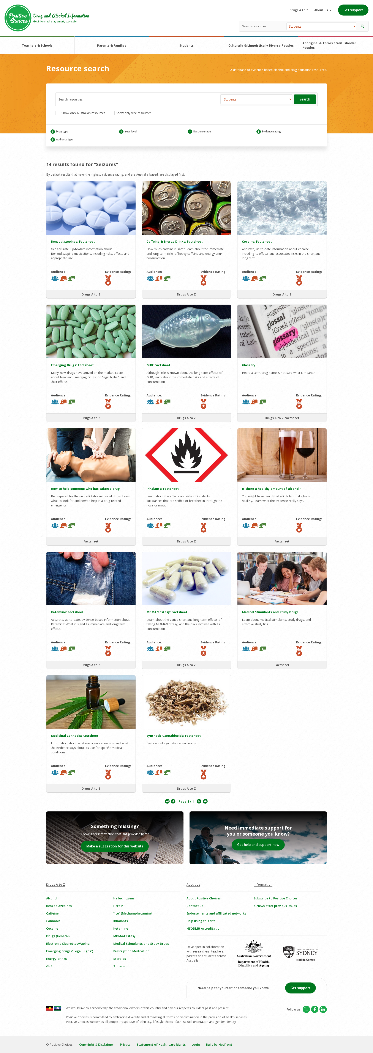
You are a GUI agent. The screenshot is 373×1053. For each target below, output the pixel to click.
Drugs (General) (58, 936)
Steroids (119, 959)
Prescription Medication (131, 951)
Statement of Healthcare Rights (161, 1044)
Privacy (125, 1044)
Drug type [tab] (59, 131)
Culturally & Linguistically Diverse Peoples (261, 45)
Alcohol (51, 898)
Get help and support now (258, 844)
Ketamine (120, 928)
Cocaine (52, 928)
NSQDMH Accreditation (203, 928)
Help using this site (200, 921)
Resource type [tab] (200, 131)
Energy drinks (56, 959)
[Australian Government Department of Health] (256, 956)
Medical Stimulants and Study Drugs (141, 943)
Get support (353, 10)
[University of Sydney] (303, 956)
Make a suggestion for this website (114, 846)
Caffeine (52, 913)
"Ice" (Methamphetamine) (132, 913)
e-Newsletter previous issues (275, 906)
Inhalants (120, 921)
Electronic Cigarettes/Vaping (68, 943)
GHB (49, 966)
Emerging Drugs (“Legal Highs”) (69, 951)
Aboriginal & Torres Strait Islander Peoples (329, 45)
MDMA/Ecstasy (124, 936)
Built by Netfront (219, 1044)
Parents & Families (111, 45)
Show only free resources (133, 113)
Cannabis (53, 921)
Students (186, 45)
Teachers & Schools (37, 45)
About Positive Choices (203, 898)
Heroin (118, 906)
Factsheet (91, 541)
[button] (362, 26)
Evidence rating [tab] (269, 131)
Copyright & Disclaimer (96, 1044)
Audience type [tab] (62, 139)
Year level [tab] (128, 131)
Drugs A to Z (298, 10)
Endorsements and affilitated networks (216, 913)
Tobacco (119, 966)
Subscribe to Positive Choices (275, 898)
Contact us (194, 906)
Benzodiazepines (59, 906)
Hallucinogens (123, 898)
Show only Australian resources (83, 113)
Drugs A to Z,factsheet (282, 418)
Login (196, 1044)
